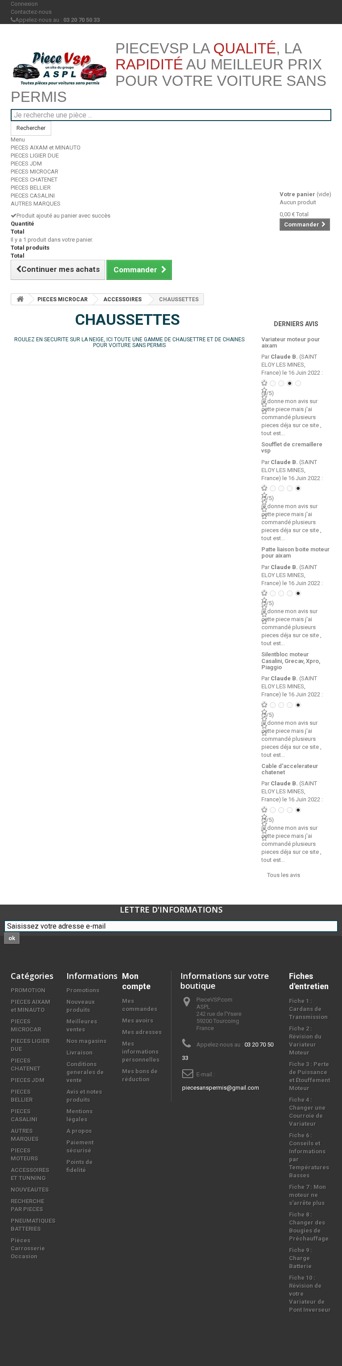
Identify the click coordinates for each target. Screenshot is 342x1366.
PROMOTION (28, 990)
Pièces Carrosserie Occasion (28, 1248)
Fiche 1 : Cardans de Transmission (308, 1009)
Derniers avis (296, 323)
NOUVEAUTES (30, 1189)
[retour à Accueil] (20, 299)
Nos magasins (86, 1041)
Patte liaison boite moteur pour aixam (295, 552)
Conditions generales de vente (85, 1072)
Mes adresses (142, 1032)
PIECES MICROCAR (34, 171)
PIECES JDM (26, 163)
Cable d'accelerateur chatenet (289, 769)
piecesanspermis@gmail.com (220, 1087)
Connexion (24, 3)
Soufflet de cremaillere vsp (291, 447)
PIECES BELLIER (31, 187)
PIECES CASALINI (33, 195)
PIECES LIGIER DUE (35, 155)
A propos (79, 1131)
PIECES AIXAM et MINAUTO (46, 147)
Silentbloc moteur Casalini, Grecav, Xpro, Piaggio (290, 661)
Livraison (79, 1052)
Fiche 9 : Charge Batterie (300, 1258)
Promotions (82, 990)
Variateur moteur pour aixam (290, 342)
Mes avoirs (137, 1020)
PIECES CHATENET (34, 179)
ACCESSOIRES (122, 299)
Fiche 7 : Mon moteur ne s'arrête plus (307, 1195)
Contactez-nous (31, 11)
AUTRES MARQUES (36, 203)
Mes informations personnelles (140, 1051)
